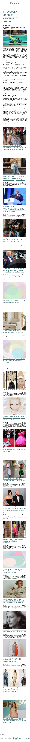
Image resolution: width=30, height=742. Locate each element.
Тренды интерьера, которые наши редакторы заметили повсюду (14, 331)
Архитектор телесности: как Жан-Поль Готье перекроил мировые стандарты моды (14, 417)
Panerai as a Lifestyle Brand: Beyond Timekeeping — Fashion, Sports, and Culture (14, 570)
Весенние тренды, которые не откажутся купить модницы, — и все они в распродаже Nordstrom (14, 178)
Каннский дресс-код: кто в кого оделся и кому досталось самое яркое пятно (14, 449)
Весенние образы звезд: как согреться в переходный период (14, 479)
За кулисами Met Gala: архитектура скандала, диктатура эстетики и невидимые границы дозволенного (14, 509)
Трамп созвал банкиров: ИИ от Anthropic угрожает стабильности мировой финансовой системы (14, 270)
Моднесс (15, 3)
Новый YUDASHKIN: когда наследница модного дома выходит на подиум (12, 659)
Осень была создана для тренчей (14, 389)
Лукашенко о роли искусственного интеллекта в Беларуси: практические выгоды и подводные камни (14, 209)
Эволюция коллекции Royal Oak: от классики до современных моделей (14, 360)
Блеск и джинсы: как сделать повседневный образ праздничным (13, 541)
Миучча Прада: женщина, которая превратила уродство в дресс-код (14, 630)
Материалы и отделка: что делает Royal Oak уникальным (14, 301)
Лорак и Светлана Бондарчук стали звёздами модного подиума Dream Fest (14, 720)
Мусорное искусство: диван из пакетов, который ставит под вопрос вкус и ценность (13, 239)
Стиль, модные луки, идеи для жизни (15, 5)
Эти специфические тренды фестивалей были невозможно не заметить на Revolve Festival (14, 147)
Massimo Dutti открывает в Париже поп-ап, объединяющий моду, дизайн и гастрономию (13, 600)
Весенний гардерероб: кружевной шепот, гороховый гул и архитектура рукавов (14, 689)
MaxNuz (2, 734)
